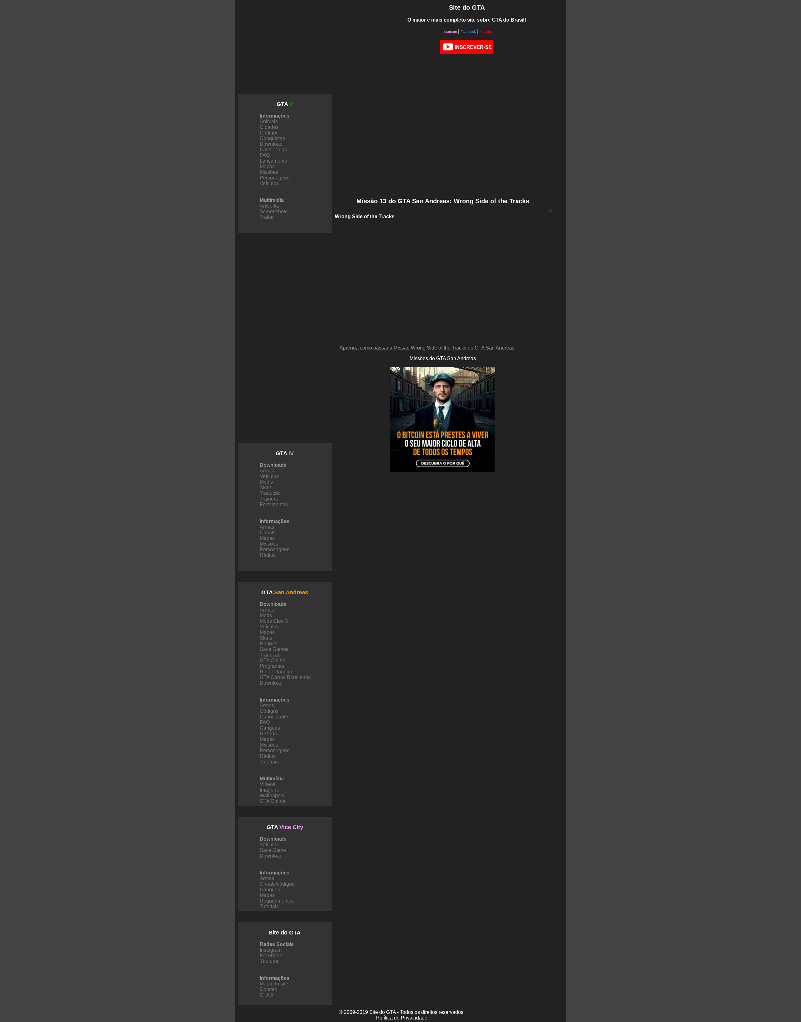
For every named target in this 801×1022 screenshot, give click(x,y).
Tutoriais (269, 761)
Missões (269, 172)
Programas (272, 666)
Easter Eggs (273, 149)
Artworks (269, 206)
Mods (266, 615)
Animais (269, 121)
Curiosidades (274, 716)
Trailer (267, 217)
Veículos (269, 183)
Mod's (266, 482)
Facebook (468, 31)
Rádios (268, 555)
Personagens (274, 177)
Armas (267, 470)
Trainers (269, 498)
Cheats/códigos (277, 884)
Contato (268, 989)
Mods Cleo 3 (274, 621)
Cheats (268, 532)
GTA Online (272, 660)
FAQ (265, 155)
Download (271, 144)
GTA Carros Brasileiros (285, 677)
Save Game (273, 850)
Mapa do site (274, 983)
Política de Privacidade (401, 1017)
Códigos (269, 132)
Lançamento (273, 161)
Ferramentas (274, 504)
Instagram (449, 31)
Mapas (267, 166)
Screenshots (274, 211)
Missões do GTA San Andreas (443, 358)
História (268, 733)
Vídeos (267, 784)
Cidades (269, 127)
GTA (285, 104)
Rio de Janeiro (276, 671)
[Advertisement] (304, 47)
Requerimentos (277, 901)
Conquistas (272, 138)
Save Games (274, 649)
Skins (266, 487)
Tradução (270, 493)
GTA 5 (266, 995)
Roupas (268, 643)
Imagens (269, 790)
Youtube (486, 31)
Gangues (270, 728)
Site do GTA (285, 932)
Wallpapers (272, 795)
